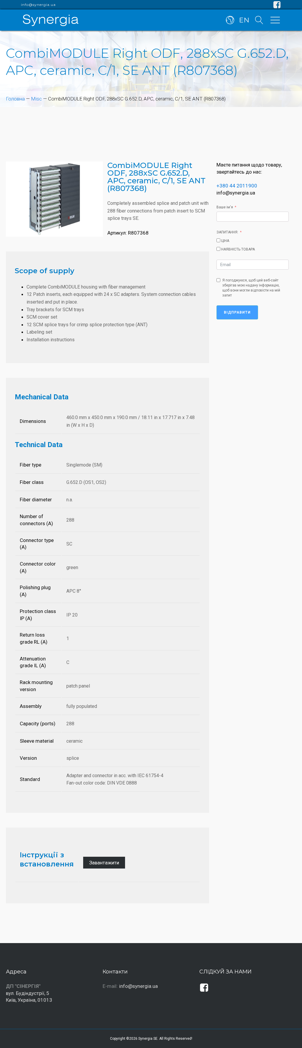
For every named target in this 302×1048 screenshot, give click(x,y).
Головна (15, 99)
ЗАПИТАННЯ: (227, 232)
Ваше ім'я (224, 207)
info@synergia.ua (38, 4)
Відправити (237, 312)
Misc (36, 99)
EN (244, 20)
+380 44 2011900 (236, 186)
